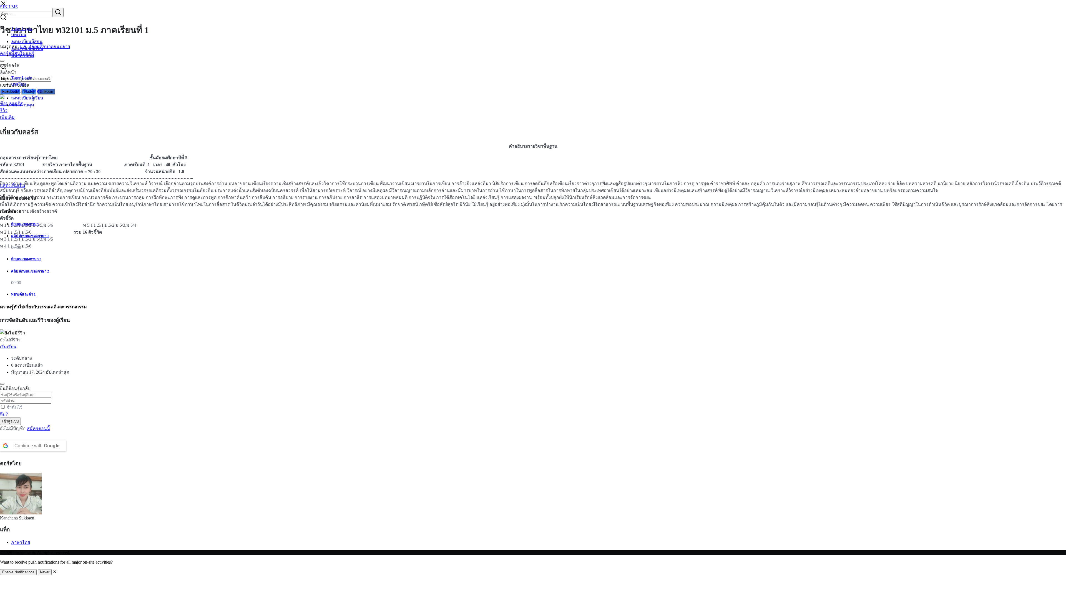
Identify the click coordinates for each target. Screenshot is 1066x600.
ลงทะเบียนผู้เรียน (27, 48)
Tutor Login (21, 28)
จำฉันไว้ (14, 407)
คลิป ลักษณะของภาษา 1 (30, 236)
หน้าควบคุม (22, 55)
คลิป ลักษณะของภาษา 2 (30, 271)
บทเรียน (18, 34)
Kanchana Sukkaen (17, 518)
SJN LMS (9, 6)
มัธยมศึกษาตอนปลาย (49, 46)
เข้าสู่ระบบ (10, 421)
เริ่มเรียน (8, 346)
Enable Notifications (18, 572)
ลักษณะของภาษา (25, 224)
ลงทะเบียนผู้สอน (26, 41)
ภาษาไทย (20, 542)
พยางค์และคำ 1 (23, 294)
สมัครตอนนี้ (38, 428)
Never (44, 572)
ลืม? (4, 414)
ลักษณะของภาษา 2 (26, 259)
